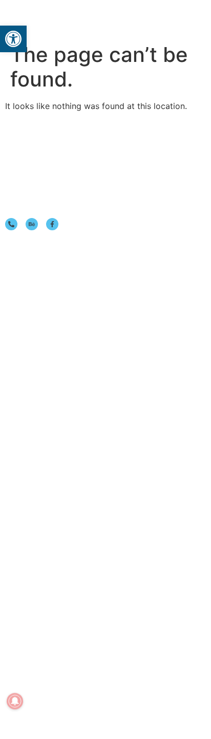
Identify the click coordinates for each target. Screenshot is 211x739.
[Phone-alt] (11, 224)
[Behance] (32, 224)
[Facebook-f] (52, 224)
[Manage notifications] (15, 701)
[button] (179, 19)
